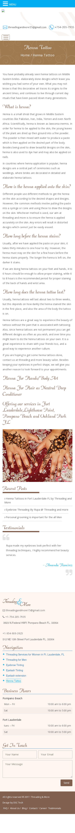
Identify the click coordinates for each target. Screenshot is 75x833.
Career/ (43, 808)
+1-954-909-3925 (13, 633)
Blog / (25, 808)
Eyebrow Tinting (15, 665)
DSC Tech (18, 802)
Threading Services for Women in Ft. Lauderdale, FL (35, 654)
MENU (12, 4)
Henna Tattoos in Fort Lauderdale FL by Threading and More (38, 500)
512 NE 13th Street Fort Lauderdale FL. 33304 (28, 639)
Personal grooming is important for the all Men (34, 517)
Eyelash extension (16, 675)
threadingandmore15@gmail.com (27, 27)
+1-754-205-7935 (15, 616)
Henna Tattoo (43, 55)
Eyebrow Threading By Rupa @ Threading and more (37, 509)
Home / (27, 55)
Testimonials (54, 808)
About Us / (15, 808)
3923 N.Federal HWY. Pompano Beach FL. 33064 (30, 622)
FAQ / (6, 808)
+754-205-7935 (64, 27)
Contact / (33, 808)
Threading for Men (16, 659)
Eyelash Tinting (14, 670)
